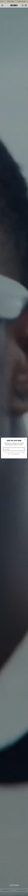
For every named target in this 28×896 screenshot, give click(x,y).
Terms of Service (15, 453)
